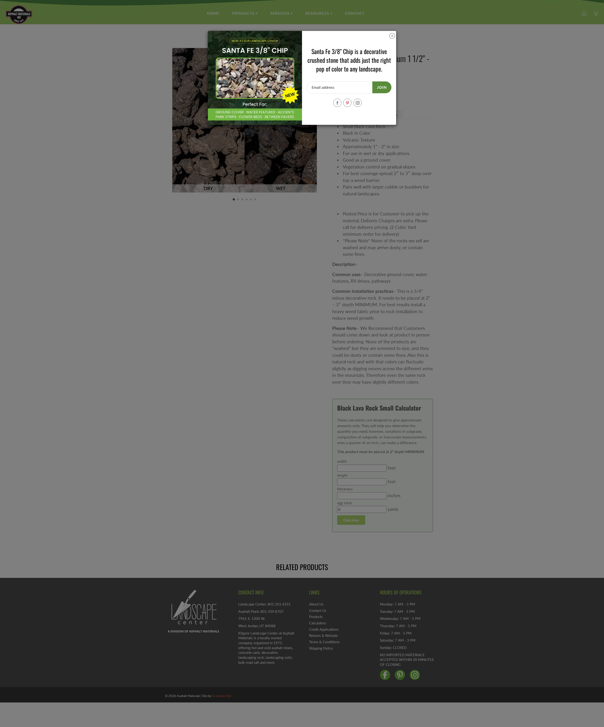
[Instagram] (357, 103)
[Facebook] (337, 103)
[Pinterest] (347, 103)
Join (382, 87)
